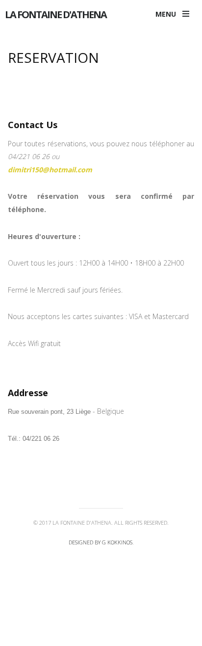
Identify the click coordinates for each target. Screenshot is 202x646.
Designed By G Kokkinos (100, 542)
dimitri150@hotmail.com (50, 169)
